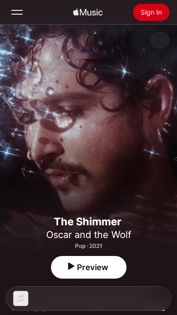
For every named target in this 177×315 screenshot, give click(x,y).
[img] (87, 12)
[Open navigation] (17, 12)
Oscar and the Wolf (88, 234)
